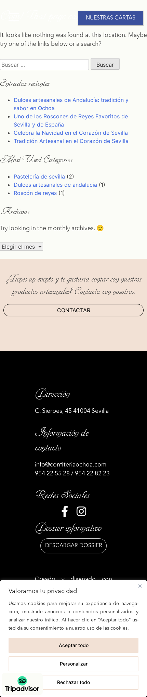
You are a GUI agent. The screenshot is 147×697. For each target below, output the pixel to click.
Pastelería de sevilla (39, 176)
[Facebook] (64, 513)
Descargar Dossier (73, 546)
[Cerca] (140, 586)
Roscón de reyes (35, 192)
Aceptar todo (74, 645)
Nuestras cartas (110, 18)
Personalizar (74, 664)
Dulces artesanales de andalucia (55, 184)
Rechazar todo (73, 682)
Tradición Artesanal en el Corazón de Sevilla (71, 140)
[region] (73, 638)
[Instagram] (81, 513)
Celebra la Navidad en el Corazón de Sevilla (71, 132)
